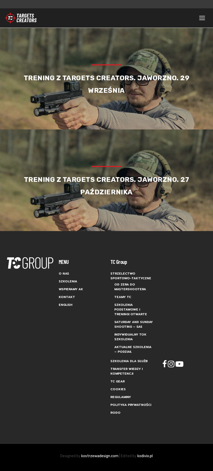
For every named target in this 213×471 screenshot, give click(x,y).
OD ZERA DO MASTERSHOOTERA (130, 287)
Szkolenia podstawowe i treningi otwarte (130, 309)
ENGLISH (65, 304)
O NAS (64, 273)
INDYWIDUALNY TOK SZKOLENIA (130, 337)
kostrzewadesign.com (99, 456)
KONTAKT (67, 297)
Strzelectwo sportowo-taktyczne (130, 276)
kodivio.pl (145, 456)
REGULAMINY (120, 397)
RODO (115, 412)
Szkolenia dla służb (129, 361)
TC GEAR (117, 381)
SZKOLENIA (68, 281)
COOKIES (118, 389)
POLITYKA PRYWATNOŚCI (130, 404)
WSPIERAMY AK (71, 289)
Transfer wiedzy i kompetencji (126, 371)
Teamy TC (122, 297)
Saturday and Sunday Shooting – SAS (133, 324)
